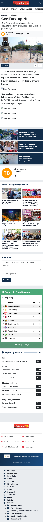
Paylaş (6, 65)
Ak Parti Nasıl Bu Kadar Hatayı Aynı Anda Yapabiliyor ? (10, 202)
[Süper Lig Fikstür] (40, 352)
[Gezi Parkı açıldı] (21, 50)
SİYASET (14, 9)
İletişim (10, 500)
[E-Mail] (15, 176)
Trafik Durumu (29, 437)
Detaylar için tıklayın (21, 345)
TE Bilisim (17, 171)
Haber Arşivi (29, 447)
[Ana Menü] (2, 3)
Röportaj (11, 489)
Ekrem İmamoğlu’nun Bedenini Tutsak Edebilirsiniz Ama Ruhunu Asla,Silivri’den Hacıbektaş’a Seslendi (11, 245)
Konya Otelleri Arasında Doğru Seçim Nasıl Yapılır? (11, 223)
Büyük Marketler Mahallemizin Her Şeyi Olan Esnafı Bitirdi (30, 223)
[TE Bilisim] (7, 173)
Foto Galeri (12, 476)
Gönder (6, 280)
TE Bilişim (27, 463)
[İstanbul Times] (21, 3)
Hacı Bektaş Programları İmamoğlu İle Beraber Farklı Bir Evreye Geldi (31, 243)
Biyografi (11, 492)
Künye (9, 497)
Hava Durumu (8, 437)
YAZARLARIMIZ (26, 9)
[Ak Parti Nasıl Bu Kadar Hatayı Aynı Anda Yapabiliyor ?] (11, 193)
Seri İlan (10, 487)
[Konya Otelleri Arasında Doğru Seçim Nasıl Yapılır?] (11, 215)
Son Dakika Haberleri (11, 447)
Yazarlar (11, 481)
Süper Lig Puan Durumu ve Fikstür (24, 511)
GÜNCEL (5, 9)
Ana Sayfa (11, 471)
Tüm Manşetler (30, 442)
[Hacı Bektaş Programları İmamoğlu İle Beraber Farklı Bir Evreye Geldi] (31, 235)
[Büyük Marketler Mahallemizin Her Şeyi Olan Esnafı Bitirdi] (31, 215)
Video (9, 479)
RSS (7, 456)
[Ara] (40, 3)
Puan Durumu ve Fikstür (11, 442)
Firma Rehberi (13, 484)
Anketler (11, 495)
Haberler (4, 15)
